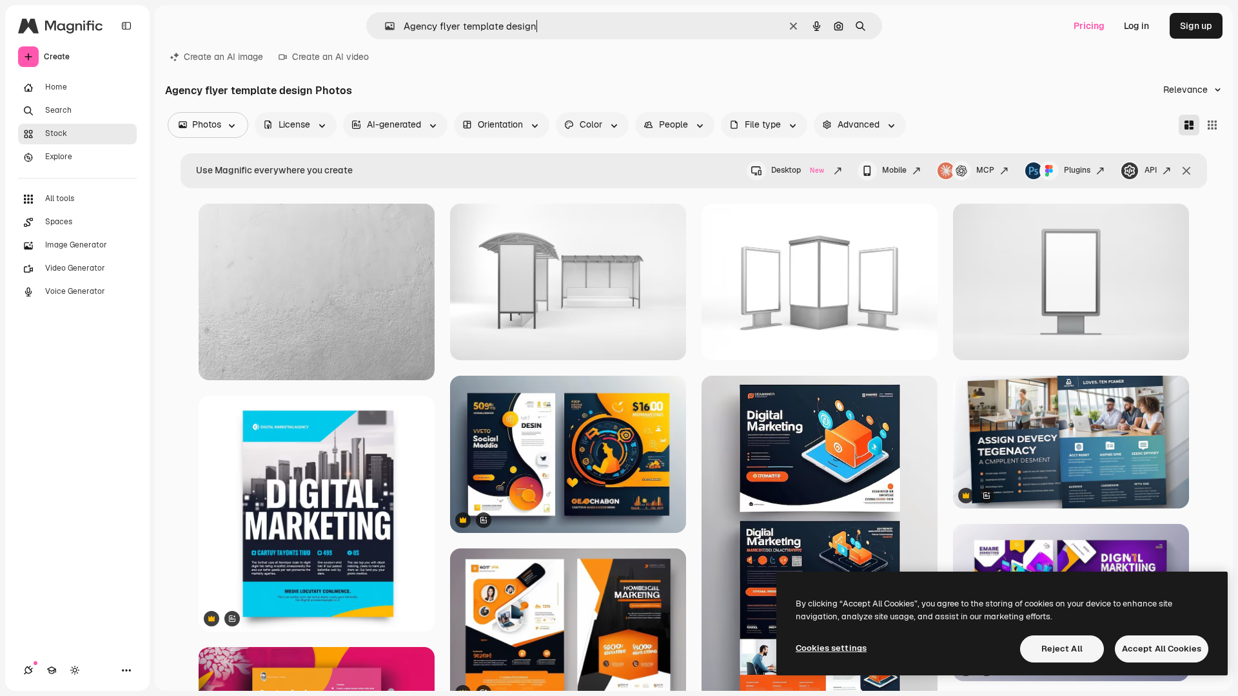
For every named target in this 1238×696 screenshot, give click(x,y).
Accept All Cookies (1161, 648)
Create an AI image (223, 57)
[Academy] (51, 670)
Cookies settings (831, 648)
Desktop (797, 170)
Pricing (1089, 26)
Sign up (1196, 26)
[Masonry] (1189, 125)
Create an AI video (330, 57)
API (1151, 170)
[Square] (1212, 125)
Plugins (1077, 170)
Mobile (894, 170)
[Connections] (28, 670)
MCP (985, 170)
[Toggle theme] (74, 670)
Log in (1136, 26)
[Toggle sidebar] (126, 25)
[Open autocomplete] (384, 26)
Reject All (1062, 648)
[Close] (1186, 171)
